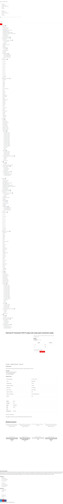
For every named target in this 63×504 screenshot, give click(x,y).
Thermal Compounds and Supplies (8, 308)
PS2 (3, 106)
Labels (4, 77)
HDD (4, 93)
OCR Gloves (6, 170)
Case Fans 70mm (7, 140)
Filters (5, 148)
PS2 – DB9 (5, 107)
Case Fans (4, 131)
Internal (5, 42)
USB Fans (4, 150)
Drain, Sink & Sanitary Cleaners (8, 317)
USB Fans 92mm (6, 154)
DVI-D (4, 86)
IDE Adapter (5, 96)
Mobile (4, 45)
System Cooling (5, 281)
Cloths (5, 163)
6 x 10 (4, 69)
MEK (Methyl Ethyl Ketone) (7, 30)
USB (3, 117)
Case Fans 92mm (7, 142)
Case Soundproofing (7, 54)
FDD (3, 90)
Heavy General (6, 168)
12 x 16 (4, 227)
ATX (3, 80)
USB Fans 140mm (7, 152)
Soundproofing (5, 53)
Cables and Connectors (6, 78)
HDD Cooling (5, 125)
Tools (4, 58)
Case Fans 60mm (7, 139)
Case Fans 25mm (7, 133)
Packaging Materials (7, 175)
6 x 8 (4, 68)
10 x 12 (4, 226)
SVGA (4, 113)
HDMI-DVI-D (5, 95)
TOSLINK (4, 116)
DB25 (4, 236)
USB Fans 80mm (6, 153)
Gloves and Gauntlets (6, 166)
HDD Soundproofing (7, 57)
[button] (31, 177)
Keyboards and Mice (6, 44)
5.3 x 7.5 (4, 67)
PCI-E (4, 254)
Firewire (4, 244)
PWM (4, 108)
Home (3, 10)
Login (3, 491)
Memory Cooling (5, 127)
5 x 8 (4, 66)
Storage (4, 51)
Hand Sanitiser (5, 35)
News (3, 7)
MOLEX (4, 98)
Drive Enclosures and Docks (7, 40)
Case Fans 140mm (7, 144)
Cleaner (5, 158)
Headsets (4, 43)
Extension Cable (5, 88)
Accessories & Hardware (6, 190)
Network (4, 253)
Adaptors (4, 79)
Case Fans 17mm (7, 132)
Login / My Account (5, 6)
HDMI (4, 94)
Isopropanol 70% (6, 34)
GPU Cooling (5, 124)
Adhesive (5, 157)
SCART (4, 112)
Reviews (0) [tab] (21, 364)
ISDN (4, 97)
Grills (5, 149)
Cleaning (4, 162)
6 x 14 (4, 70)
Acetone (4, 26)
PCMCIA (4, 103)
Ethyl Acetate (5, 181)
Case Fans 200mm (7, 145)
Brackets (4, 272)
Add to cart (42, 351)
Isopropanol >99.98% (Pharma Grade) (9, 33)
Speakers (4, 52)
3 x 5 (4, 62)
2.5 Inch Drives (6, 41)
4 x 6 (4, 217)
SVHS (4, 114)
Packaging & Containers (7, 171)
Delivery (3, 477)
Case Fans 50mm (7, 290)
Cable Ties (5, 39)
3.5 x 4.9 (4, 63)
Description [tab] (8, 364)
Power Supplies (5, 50)
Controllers (6, 299)
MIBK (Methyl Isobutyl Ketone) (8, 32)
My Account (4, 490)
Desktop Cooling (6, 122)
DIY (2, 161)
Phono (4, 104)
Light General (6, 169)
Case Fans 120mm (7, 143)
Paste (5, 159)
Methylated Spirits (6, 31)
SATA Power (5, 263)
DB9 (3, 85)
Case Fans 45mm (7, 289)
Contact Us (4, 489)
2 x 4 (4, 60)
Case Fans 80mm (7, 141)
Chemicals (3, 25)
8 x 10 (4, 71)
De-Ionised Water (6, 27)
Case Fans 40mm (7, 135)
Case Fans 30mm (7, 134)
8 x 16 (4, 72)
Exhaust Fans (5, 123)
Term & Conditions (5, 479)
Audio (4, 81)
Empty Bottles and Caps (7, 36)
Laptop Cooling (5, 126)
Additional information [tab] (14, 364)
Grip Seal (4, 76)
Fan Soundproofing (7, 208)
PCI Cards (5, 49)
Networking (5, 200)
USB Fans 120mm (7, 151)
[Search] (1, 24)
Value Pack (6, 160)
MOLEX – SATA (5, 99)
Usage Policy (4, 480)
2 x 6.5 (4, 61)
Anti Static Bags (4, 59)
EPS (3, 87)
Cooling (3, 118)
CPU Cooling (5, 121)
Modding (4, 199)
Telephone (4, 115)
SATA (4, 262)
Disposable (6, 167)
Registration (4, 5)
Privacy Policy (4, 478)
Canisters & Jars (6, 172)
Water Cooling (5, 130)
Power (4, 105)
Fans (4, 89)
